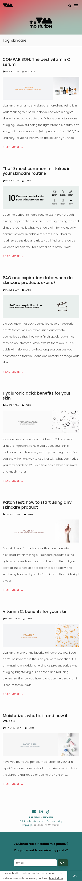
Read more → (13, 147)
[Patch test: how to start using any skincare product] (41, 531)
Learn (27, 180)
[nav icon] (76, 5)
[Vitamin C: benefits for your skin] (41, 635)
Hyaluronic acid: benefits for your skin (37, 395)
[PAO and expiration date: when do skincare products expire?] (41, 306)
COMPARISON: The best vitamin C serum (36, 62)
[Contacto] (34, 811)
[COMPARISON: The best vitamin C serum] (41, 88)
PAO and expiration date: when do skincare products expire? (38, 280)
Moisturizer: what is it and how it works (35, 718)
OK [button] (75, 875)
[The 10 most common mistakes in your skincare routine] (41, 197)
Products (29, 71)
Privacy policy (55, 821)
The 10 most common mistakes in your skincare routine (37, 171)
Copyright (27, 825)
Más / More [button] (56, 878)
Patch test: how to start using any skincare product (37, 505)
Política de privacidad (31, 821)
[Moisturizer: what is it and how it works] (41, 744)
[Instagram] (41, 811)
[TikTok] (47, 811)
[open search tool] (69, 5)
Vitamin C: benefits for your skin (35, 611)
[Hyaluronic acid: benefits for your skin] (41, 422)
